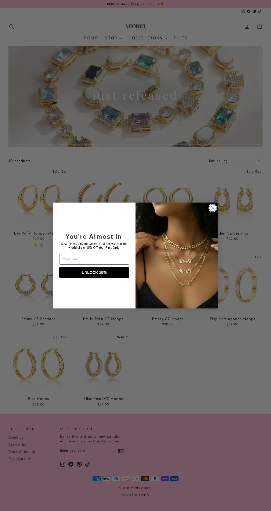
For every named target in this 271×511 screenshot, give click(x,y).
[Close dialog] (212, 208)
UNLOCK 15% (94, 272)
